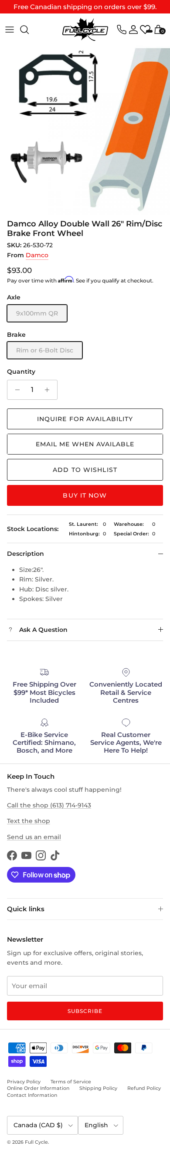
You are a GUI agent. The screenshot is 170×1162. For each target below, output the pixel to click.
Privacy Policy (24, 1082)
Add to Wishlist (85, 470)
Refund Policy (144, 1088)
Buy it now (85, 495)
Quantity (21, 371)
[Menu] (9, 29)
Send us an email (34, 837)
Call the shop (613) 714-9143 (49, 805)
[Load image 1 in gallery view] (85, 130)
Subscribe (85, 1011)
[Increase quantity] (49, 389)
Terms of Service (71, 1082)
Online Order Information (38, 1088)
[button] (85, 444)
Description (25, 554)
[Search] (28, 29)
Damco (37, 255)
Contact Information (32, 1095)
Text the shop (28, 821)
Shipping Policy (98, 1088)
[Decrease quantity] (15, 389)
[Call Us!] (121, 29)
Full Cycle (36, 1142)
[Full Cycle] (85, 29)
